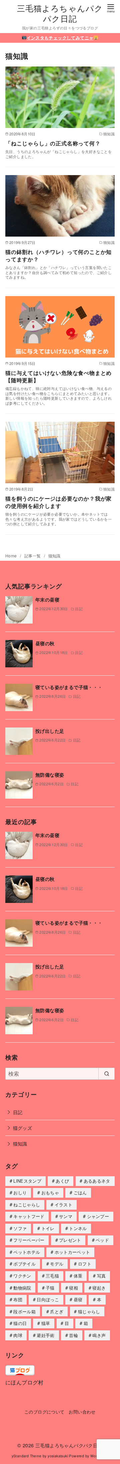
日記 (18, 1111)
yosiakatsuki (58, 1455)
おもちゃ (50, 1192)
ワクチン (22, 1276)
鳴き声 (99, 1335)
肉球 (17, 1335)
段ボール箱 (24, 1311)
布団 (17, 1299)
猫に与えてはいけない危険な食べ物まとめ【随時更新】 (58, 376)
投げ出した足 (49, 730)
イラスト (63, 1204)
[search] (106, 1074)
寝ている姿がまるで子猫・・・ (69, 687)
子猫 (50, 1288)
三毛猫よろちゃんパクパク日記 (60, 13)
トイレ (48, 1228)
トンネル (78, 1228)
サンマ (65, 1216)
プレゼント (70, 1240)
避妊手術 (45, 1335)
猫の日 (20, 1323)
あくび (62, 1181)
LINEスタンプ (27, 1181)
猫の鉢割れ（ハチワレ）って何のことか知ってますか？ (58, 255)
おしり (20, 1192)
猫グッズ (22, 1127)
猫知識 (54, 555)
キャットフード (28, 1216)
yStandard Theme (27, 1455)
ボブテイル (24, 1263)
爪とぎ (56, 1311)
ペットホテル (26, 1252)
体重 (78, 1276)
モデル (56, 1263)
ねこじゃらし (26, 1204)
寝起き (99, 1288)
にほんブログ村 (24, 1382)
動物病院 (22, 1288)
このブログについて (44, 1412)
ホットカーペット (72, 1252)
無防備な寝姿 (49, 774)
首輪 (73, 1335)
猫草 (45, 1323)
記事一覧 (33, 555)
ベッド (102, 1240)
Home (11, 555)
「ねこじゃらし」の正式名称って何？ (53, 143)
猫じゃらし (89, 1311)
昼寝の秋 (45, 643)
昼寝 (78, 1299)
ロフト (84, 1263)
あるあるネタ (97, 1181)
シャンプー (98, 1216)
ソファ (20, 1228)
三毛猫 (52, 1276)
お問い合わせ (82, 1412)
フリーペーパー (28, 1240)
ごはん (80, 1192)
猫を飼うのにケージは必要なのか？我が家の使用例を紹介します (58, 502)
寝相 (73, 1288)
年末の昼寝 (47, 599)
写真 (101, 1276)
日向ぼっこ (48, 1299)
